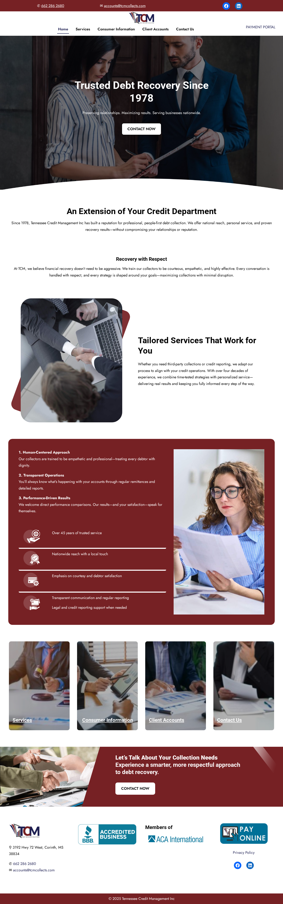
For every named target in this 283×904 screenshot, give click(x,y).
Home (63, 29)
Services (83, 29)
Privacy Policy (244, 852)
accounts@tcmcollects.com (125, 5)
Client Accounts (155, 29)
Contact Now (141, 129)
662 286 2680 (52, 5)
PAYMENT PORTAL (260, 27)
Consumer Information (116, 29)
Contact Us (185, 29)
